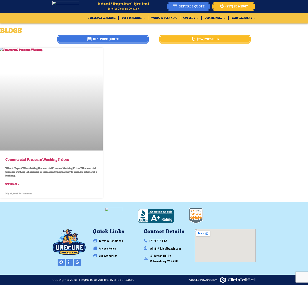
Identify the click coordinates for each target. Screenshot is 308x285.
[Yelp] (69, 262)
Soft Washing (132, 18)
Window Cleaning (164, 18)
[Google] (77, 262)
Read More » (12, 184)
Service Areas (242, 18)
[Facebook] (61, 262)
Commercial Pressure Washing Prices (37, 160)
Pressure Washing (101, 18)
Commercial (213, 18)
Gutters (189, 18)
